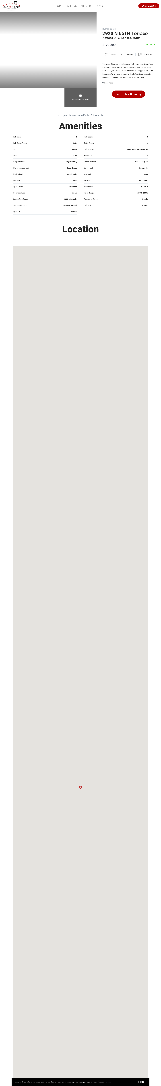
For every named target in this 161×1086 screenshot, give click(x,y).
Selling (72, 5)
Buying (59, 5)
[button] (80, 787)
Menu (100, 6)
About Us (86, 5)
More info (108, 1082)
